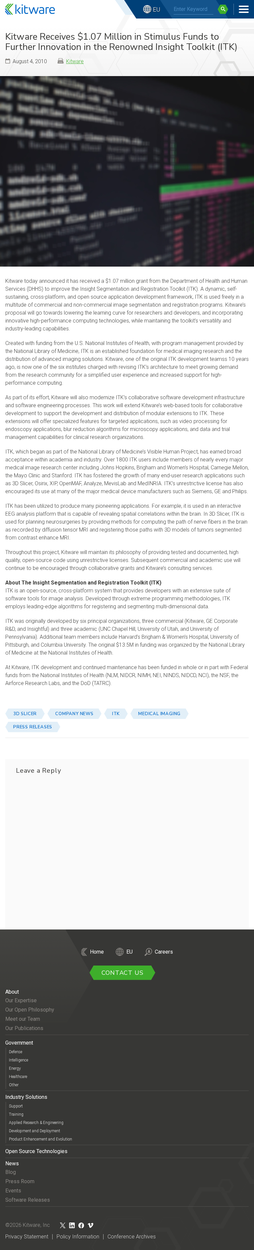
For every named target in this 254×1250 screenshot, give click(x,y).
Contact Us (123, 973)
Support (16, 1106)
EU (156, 9)
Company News (74, 714)
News (12, 1163)
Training (16, 1114)
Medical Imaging (159, 714)
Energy (15, 1068)
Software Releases (27, 1200)
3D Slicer (25, 714)
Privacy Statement (26, 1236)
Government (19, 1043)
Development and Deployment (34, 1131)
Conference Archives (131, 1236)
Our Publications (24, 1028)
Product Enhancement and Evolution (40, 1139)
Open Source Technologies (36, 1151)
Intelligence (18, 1060)
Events (13, 1190)
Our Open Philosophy (29, 1010)
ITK (116, 714)
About (12, 992)
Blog (10, 1172)
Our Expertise (21, 1000)
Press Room (19, 1181)
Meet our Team (22, 1019)
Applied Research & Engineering (36, 1122)
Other (14, 1085)
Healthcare (18, 1076)
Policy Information (78, 1236)
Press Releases (32, 727)
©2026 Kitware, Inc (27, 1225)
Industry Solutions (26, 1097)
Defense (15, 1052)
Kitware (75, 61)
